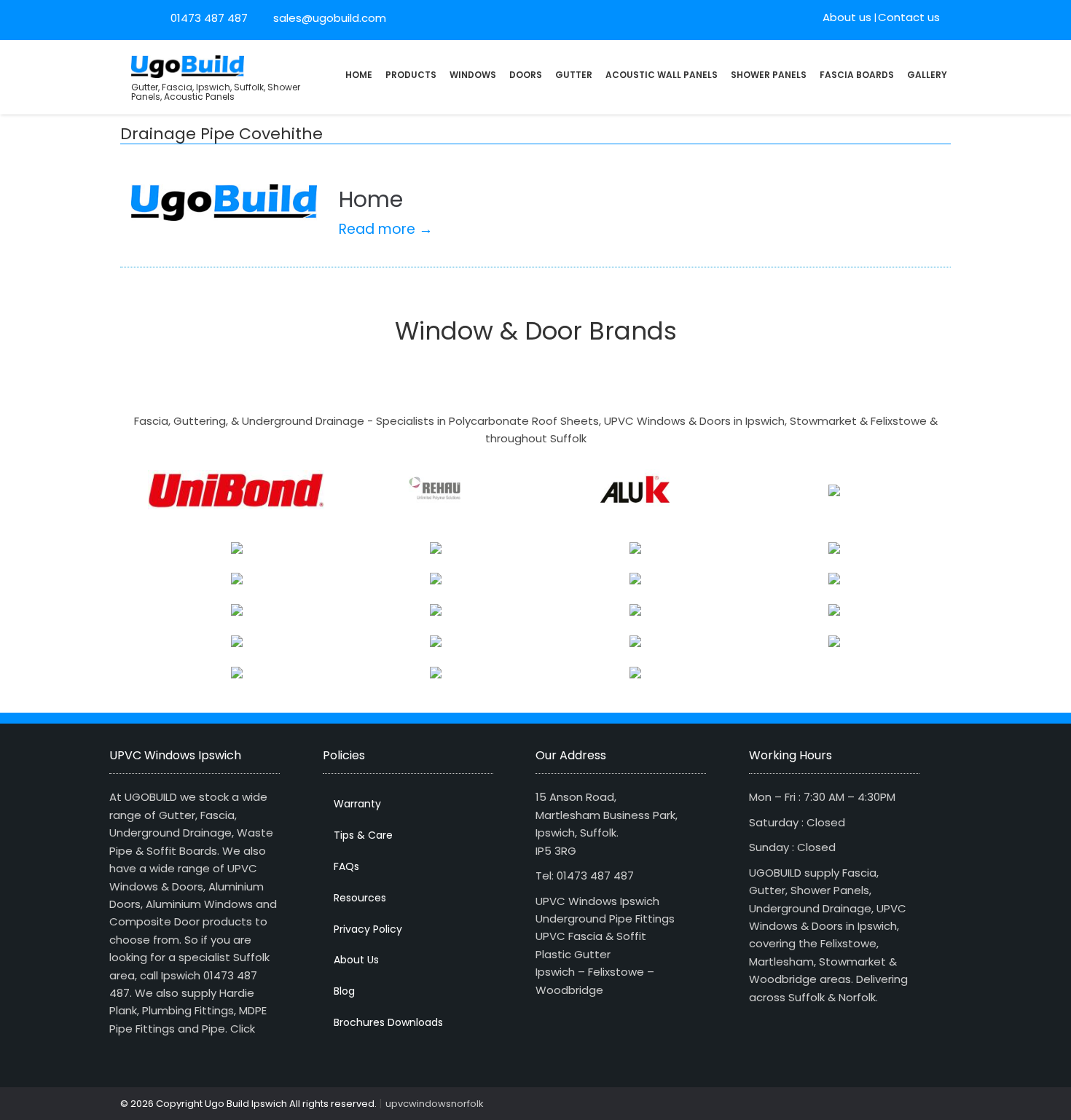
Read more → (386, 229)
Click (242, 1028)
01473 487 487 (209, 18)
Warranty (357, 803)
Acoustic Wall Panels (661, 74)
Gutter (573, 74)
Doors (525, 74)
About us (847, 17)
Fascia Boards (857, 74)
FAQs (346, 866)
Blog (344, 991)
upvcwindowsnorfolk (434, 1104)
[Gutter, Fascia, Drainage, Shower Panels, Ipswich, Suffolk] (187, 65)
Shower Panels (769, 74)
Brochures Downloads (388, 1022)
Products (410, 74)
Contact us (909, 17)
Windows (473, 74)
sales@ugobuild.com (328, 18)
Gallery (927, 74)
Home (358, 74)
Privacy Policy (368, 929)
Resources (360, 897)
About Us (356, 959)
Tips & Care (363, 835)
